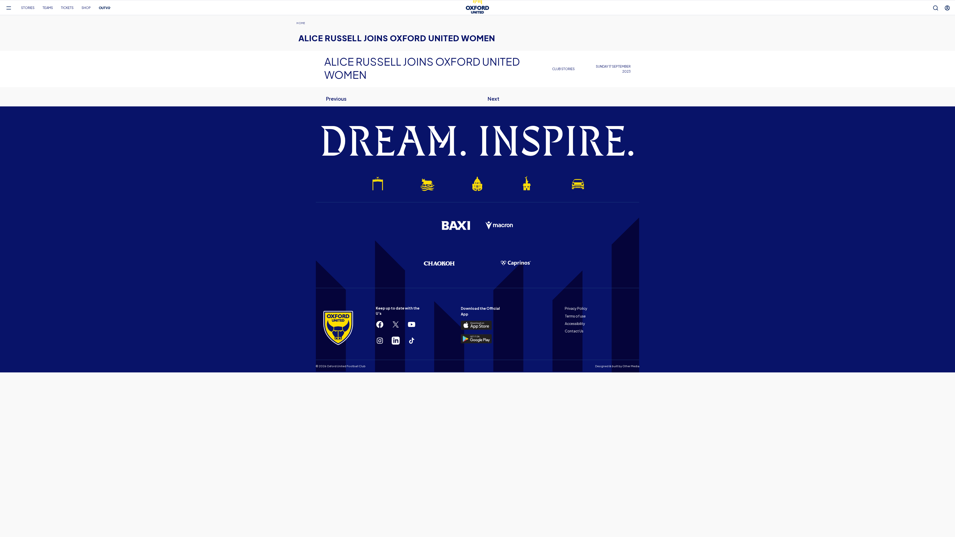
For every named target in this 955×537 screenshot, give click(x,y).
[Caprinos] (515, 263)
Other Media (630, 366)
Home (300, 23)
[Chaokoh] (439, 263)
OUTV (105, 7)
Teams (48, 8)
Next (493, 98)
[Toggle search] (936, 7)
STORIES (28, 8)
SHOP (86, 8)
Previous (336, 98)
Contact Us (574, 331)
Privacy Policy (576, 308)
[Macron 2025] (499, 225)
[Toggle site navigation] (8, 7)
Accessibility (575, 323)
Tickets (67, 8)
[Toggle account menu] (947, 7)
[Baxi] (455, 225)
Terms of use (575, 316)
